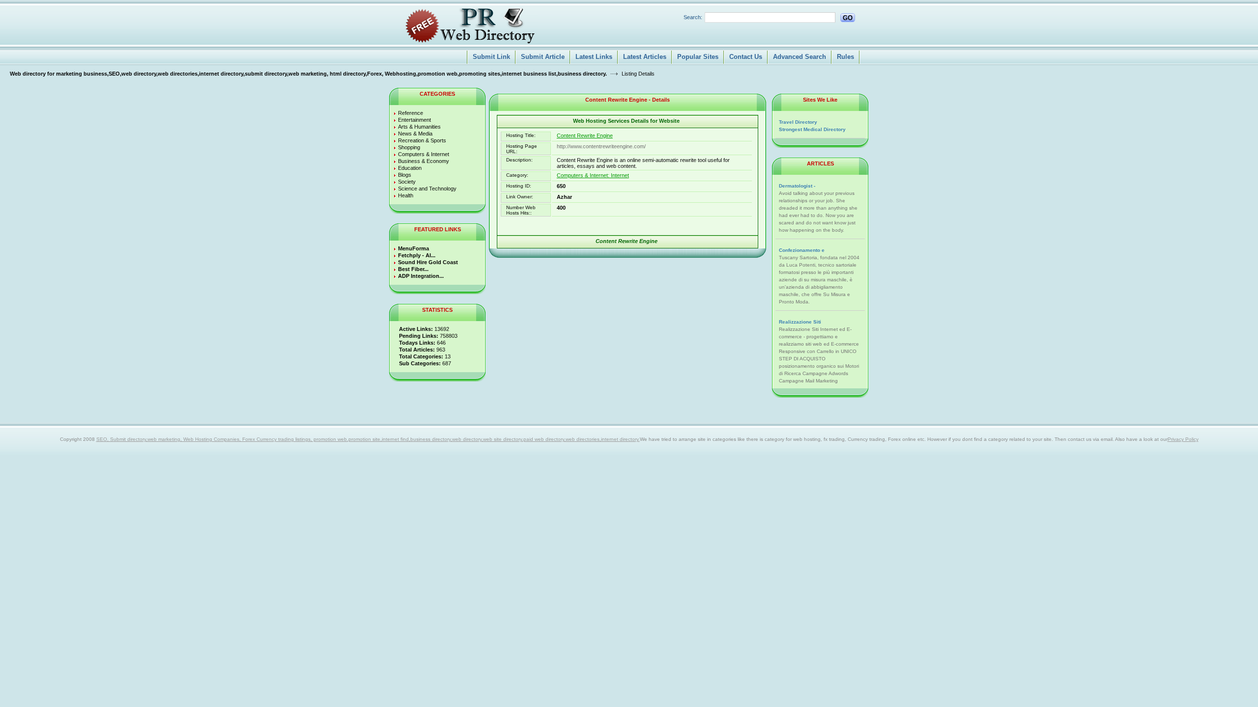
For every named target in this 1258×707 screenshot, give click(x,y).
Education (410, 168)
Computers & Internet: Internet (593, 175)
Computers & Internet (423, 154)
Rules (845, 56)
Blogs (404, 175)
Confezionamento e (802, 250)
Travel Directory (798, 122)
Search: (693, 17)
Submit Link (491, 56)
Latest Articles (644, 56)
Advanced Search (799, 56)
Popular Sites (697, 56)
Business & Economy (423, 161)
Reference (410, 113)
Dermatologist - (797, 186)
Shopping (409, 147)
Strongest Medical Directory (812, 129)
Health (405, 195)
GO (848, 18)
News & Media (415, 133)
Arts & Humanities (419, 127)
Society (407, 182)
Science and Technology (427, 188)
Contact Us (745, 56)
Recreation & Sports (422, 140)
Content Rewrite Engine (585, 135)
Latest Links (593, 56)
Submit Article (543, 56)
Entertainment (414, 120)
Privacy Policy (1183, 439)
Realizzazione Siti (800, 322)
